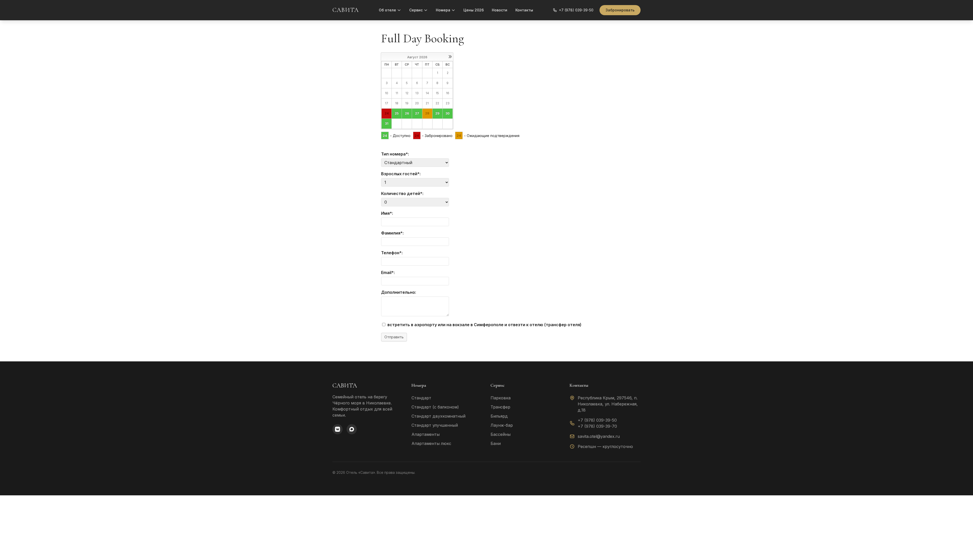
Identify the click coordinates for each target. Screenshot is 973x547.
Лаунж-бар (502, 425)
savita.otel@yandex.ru (599, 436)
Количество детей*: (402, 193)
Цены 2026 (473, 10)
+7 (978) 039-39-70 (597, 426)
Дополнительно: (398, 292)
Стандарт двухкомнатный (438, 416)
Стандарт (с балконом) (435, 406)
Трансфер (500, 406)
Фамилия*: (392, 233)
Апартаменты (425, 434)
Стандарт (421, 397)
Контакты (524, 10)
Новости (499, 10)
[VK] (337, 429)
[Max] (352, 429)
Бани (496, 443)
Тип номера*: (395, 154)
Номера (443, 10)
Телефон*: (392, 252)
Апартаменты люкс (431, 443)
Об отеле (387, 10)
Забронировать (620, 10)
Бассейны (501, 434)
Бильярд (499, 416)
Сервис (416, 10)
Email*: (388, 272)
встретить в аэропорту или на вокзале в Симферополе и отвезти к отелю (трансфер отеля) (484, 324)
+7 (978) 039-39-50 (597, 420)
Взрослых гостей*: (401, 173)
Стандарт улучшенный (434, 425)
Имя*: (387, 213)
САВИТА (345, 10)
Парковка (501, 397)
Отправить (394, 337)
